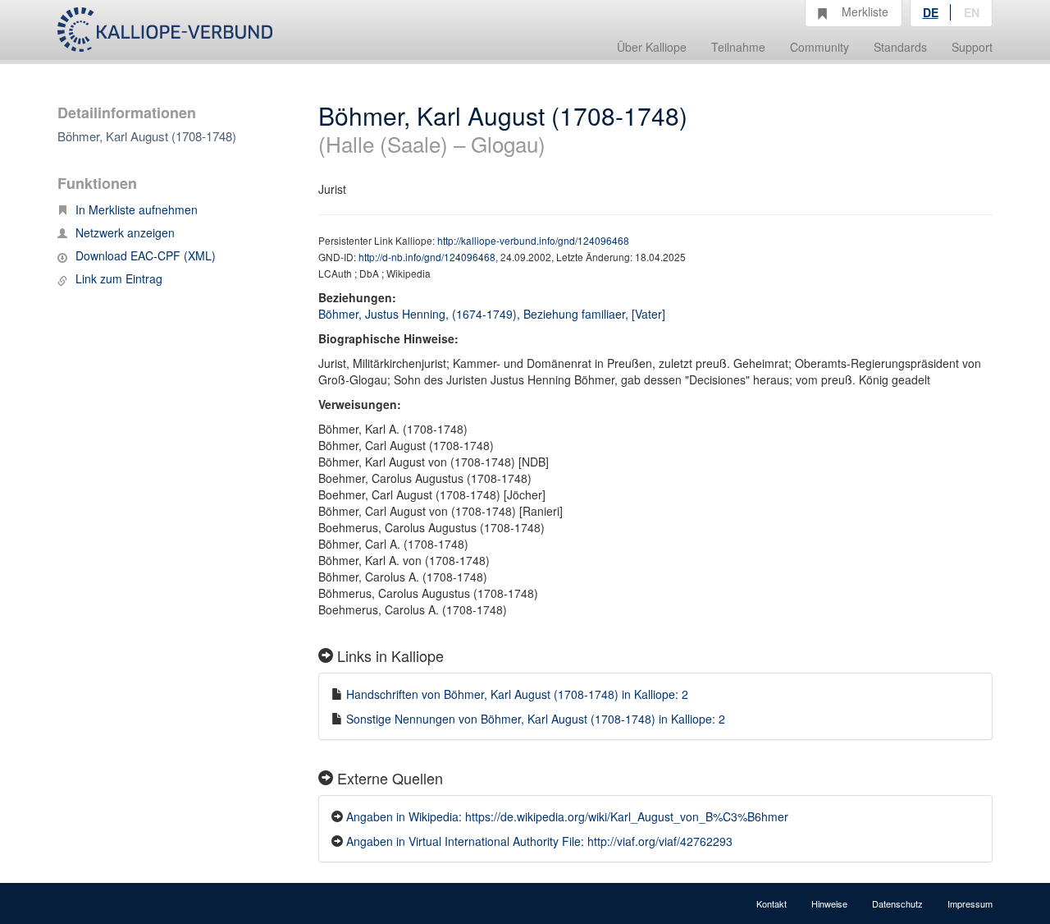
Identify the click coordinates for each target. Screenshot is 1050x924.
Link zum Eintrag (118, 278)
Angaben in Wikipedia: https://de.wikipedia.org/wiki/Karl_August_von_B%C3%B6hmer (567, 816)
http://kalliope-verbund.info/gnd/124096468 (533, 240)
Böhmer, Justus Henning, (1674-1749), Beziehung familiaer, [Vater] (491, 314)
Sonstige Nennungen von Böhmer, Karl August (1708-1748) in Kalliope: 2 (535, 718)
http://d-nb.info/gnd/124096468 (426, 257)
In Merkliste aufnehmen (136, 209)
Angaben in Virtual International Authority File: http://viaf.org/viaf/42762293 (539, 841)
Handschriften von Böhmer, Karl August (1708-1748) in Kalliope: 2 (517, 694)
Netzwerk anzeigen (125, 232)
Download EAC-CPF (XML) (145, 255)
